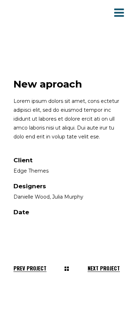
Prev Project (29, 268)
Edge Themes (31, 171)
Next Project (104, 268)
